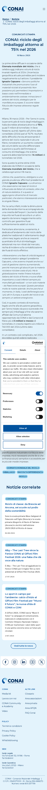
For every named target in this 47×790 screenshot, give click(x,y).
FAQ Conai (30, 713)
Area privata (31, 703)
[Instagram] (15, 662)
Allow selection (23, 436)
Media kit (6, 694)
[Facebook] (6, 662)
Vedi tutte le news (23, 646)
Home (6, 19)
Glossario (29, 694)
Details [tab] (23, 350)
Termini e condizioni (12, 726)
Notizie (15, 19)
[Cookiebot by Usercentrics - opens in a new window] (32, 343)
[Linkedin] (24, 662)
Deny (23, 445)
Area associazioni (33, 698)
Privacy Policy (9, 731)
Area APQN (30, 708)
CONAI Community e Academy (11, 705)
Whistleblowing (10, 740)
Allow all (23, 428)
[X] (42, 662)
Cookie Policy (8, 735)
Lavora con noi (9, 698)
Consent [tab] (8, 350)
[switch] (39, 401)
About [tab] (37, 350)
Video (5, 711)
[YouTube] (33, 662)
